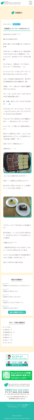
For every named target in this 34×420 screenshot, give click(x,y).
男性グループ (16, 24)
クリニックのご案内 (22, 405)
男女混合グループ (9, 332)
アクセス (23, 406)
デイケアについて (13, 406)
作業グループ (8, 335)
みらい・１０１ (8, 340)
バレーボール (8, 342)
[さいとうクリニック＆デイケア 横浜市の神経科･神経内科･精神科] (17, 2)
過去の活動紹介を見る (16, 312)
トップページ (9, 405)
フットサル (7, 327)
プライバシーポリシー (17, 415)
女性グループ (8, 329)
